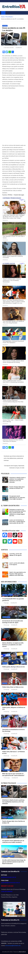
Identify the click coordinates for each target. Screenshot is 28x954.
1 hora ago (6, 602)
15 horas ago (7, 777)
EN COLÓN (5, 817)
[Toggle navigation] (7, 12)
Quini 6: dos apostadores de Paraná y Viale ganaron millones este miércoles (17, 573)
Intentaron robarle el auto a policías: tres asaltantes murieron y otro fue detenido (17, 480)
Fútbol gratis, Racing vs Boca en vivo (13, 667)
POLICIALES (5, 25)
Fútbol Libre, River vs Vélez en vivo (13, 687)
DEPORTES (5, 663)
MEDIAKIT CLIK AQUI (7, 886)
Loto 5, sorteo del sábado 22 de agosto (16, 563)
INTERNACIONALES (6, 617)
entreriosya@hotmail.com (13, 945)
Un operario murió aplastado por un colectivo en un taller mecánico (17, 497)
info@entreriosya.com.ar (8, 877)
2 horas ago (6, 625)
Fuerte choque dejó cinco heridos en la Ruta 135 (17, 487)
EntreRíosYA (19, 47)
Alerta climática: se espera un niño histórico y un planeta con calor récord (13, 644)
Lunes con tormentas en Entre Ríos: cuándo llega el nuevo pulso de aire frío (17, 521)
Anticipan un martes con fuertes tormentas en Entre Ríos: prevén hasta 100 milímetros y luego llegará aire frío (17, 512)
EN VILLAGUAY (5, 856)
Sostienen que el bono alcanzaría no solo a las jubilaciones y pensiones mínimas (14, 458)
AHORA (4, 639)
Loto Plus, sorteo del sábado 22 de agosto (15, 554)
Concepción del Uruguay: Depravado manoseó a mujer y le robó (14, 467)
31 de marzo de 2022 (9, 47)
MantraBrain (22, 952)
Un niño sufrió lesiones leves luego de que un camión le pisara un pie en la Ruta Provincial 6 (13, 861)
